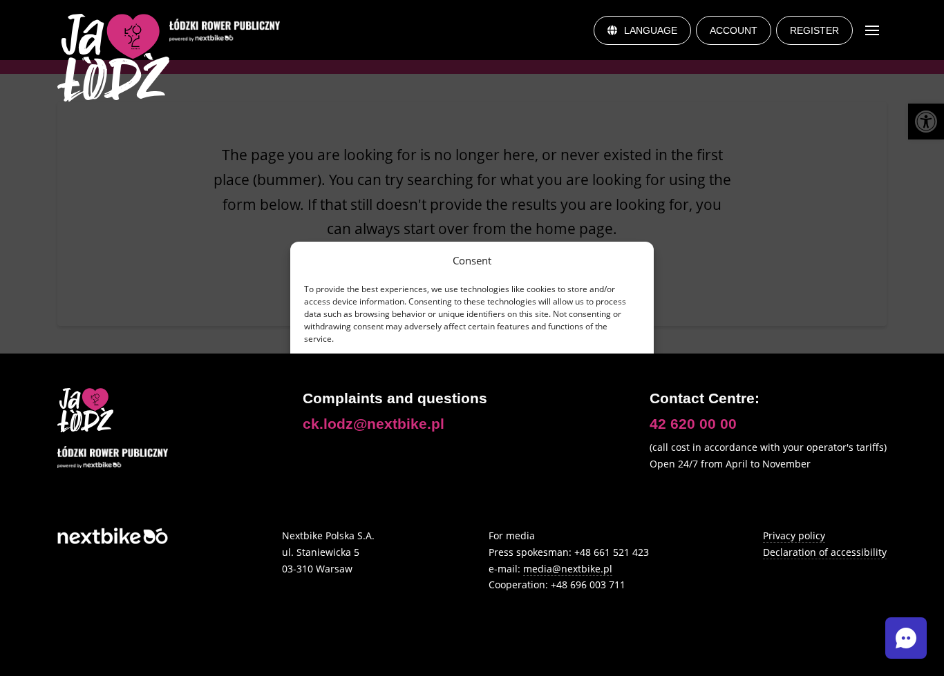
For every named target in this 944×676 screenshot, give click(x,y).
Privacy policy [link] (465, 417)
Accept (386, 385)
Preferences (558, 385)
